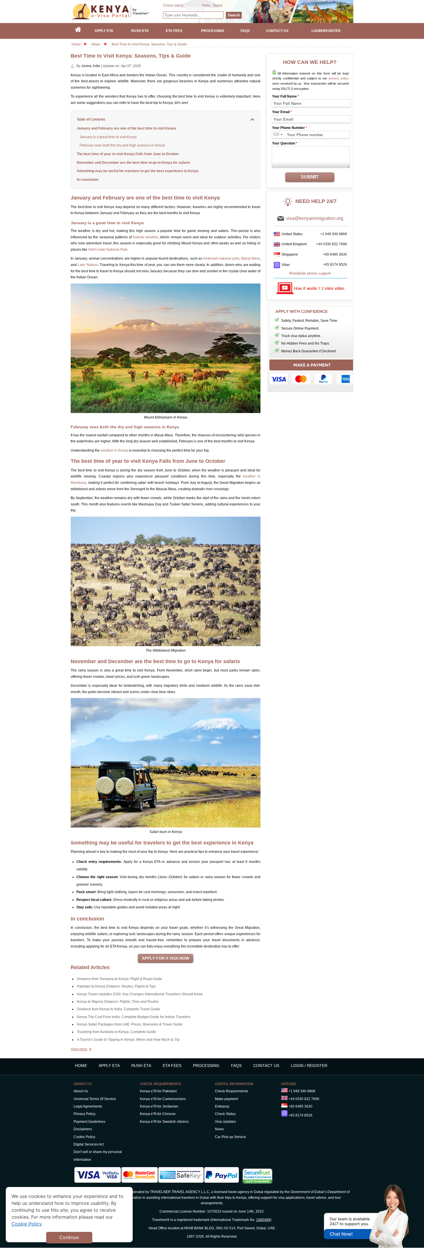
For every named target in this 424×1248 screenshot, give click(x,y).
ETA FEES (172, 1065)
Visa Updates (225, 1122)
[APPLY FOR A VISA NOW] (165, 958)
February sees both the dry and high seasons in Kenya (122, 145)
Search (234, 15)
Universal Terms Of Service (95, 1099)
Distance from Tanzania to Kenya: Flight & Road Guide (119, 979)
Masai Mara (250, 258)
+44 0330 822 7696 (331, 244)
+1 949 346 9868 (333, 234)
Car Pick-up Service (230, 1137)
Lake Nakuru (88, 265)
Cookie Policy (84, 1137)
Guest (217, 5)
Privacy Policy (84, 1114)
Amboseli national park (221, 258)
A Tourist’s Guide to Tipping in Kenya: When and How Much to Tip (128, 1040)
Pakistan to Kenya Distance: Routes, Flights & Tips (116, 986)
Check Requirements (231, 1091)
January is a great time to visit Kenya (108, 137)
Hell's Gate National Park (107, 250)
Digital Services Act (89, 1144)
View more (79, 1049)
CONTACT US (266, 1065)
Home (76, 44)
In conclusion (87, 180)
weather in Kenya (114, 450)
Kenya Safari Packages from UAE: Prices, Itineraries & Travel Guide (130, 1024)
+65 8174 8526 (335, 264)
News (95, 44)
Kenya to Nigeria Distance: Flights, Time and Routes (118, 1002)
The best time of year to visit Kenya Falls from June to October (128, 154)
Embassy (222, 1106)
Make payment (226, 1099)
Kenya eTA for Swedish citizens (164, 1122)
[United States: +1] (276, 135)
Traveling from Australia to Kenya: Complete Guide (116, 1032)
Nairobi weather (145, 237)
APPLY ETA (109, 1065)
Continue (69, 1237)
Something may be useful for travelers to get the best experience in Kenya (137, 171)
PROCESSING (206, 1065)
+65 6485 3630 (335, 254)
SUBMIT (310, 176)
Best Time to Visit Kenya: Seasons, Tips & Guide (149, 44)
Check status (173, 5)
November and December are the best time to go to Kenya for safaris (133, 163)
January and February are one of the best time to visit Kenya (126, 128)
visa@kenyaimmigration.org (314, 218)
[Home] (78, 31)
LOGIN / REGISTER (309, 1065)
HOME (81, 1065)
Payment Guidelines (89, 1122)
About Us (81, 1091)
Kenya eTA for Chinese (158, 1114)
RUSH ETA (141, 1065)
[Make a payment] (312, 373)
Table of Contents (91, 119)
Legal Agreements (88, 1106)
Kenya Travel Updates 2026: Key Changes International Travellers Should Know (140, 994)
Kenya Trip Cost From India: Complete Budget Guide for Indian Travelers (133, 1017)
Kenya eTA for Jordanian (159, 1106)
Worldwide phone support (310, 273)
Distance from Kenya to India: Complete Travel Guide (118, 1009)
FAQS (236, 1065)
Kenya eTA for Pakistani (158, 1091)
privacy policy (339, 78)
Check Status (225, 1114)
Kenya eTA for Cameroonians (163, 1099)
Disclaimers (83, 1129)
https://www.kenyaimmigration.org (117, 11)
